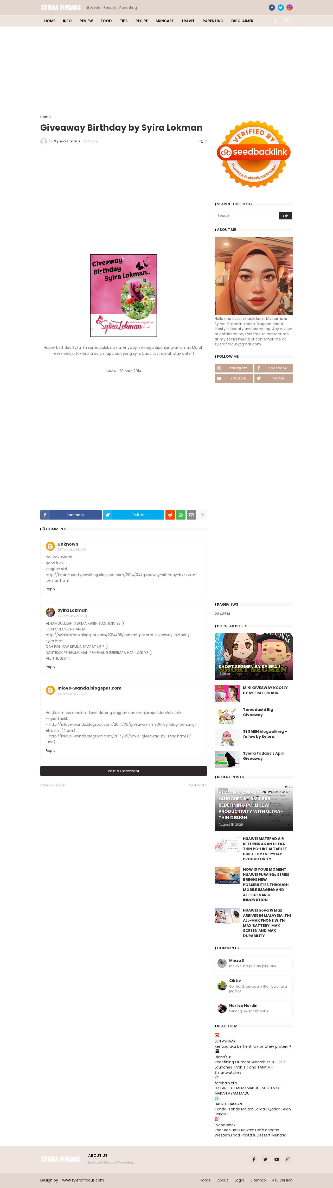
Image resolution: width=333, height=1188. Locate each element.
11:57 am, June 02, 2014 (72, 694)
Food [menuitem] (106, 20)
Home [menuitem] (49, 20)
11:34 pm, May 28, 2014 (72, 616)
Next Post (196, 785)
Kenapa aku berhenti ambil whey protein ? (253, 1046)
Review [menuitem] (86, 20)
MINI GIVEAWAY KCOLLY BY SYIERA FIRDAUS (265, 690)
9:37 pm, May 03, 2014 (72, 550)
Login (239, 1180)
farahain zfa (226, 1083)
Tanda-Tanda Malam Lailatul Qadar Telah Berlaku (253, 1112)
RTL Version (282, 1180)
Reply (50, 588)
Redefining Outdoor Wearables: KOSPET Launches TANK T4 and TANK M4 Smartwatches (250, 1067)
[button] (275, 21)
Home (45, 116)
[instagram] (289, 7)
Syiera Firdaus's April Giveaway (263, 756)
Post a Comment (123, 771)
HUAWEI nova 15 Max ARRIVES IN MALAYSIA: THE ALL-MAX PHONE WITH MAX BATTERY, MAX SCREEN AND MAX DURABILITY (267, 923)
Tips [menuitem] (124, 20)
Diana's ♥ (223, 1057)
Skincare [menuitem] (165, 20)
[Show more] (202, 515)
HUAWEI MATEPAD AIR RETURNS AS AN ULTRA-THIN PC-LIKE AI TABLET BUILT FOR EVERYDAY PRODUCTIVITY (265, 849)
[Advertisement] (166, 70)
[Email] (191, 515)
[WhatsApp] (180, 515)
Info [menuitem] (67, 20)
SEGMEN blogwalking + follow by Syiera (265, 734)
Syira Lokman (72, 610)
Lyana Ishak (225, 1125)
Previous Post (54, 785)
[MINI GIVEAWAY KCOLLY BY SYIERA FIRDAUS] (227, 693)
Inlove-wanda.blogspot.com (89, 688)
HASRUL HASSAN (228, 1104)
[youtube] (276, 1159)
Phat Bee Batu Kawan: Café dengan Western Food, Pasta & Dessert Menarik (250, 1132)
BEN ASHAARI (225, 1041)
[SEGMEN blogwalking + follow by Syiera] (227, 737)
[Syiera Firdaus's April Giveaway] (227, 759)
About (222, 1180)
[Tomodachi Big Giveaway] (227, 715)
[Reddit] (170, 515)
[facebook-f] (272, 7)
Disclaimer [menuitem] (242, 20)
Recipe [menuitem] (142, 20)
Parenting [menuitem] (213, 20)
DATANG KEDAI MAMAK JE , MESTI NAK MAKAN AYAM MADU (247, 1090)
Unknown (67, 544)
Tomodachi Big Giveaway (258, 712)
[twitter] (281, 7)
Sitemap (258, 1180)
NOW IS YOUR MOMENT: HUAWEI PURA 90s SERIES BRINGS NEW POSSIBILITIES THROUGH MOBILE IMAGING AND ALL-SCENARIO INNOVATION (266, 885)
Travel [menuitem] (188, 20)
